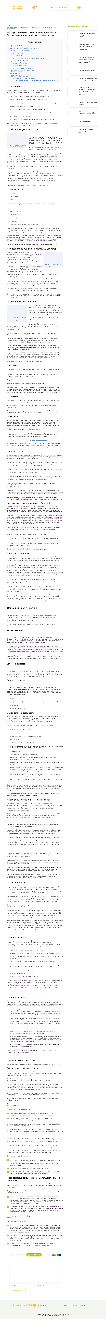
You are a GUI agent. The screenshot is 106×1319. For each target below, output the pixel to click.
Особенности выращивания (20, 50)
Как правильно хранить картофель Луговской (29, 58)
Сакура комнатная (85, 121)
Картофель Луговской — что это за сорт (23, 70)
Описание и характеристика (20, 62)
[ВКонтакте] (53, 1255)
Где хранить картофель (22, 60)
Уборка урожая (16, 57)
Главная (65, 1305)
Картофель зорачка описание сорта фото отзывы (53, 265)
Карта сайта (74, 1305)
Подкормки (18, 55)
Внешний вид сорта (21, 63)
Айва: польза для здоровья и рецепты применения (88, 112)
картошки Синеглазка (33, 793)
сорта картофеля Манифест (38, 440)
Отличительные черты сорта (24, 68)
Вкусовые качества (21, 65)
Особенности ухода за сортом (20, 47)
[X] (60, 1255)
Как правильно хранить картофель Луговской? (25, 48)
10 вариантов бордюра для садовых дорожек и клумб (87, 34)
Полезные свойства (21, 67)
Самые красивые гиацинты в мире (88, 103)
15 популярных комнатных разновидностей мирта (88, 79)
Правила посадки (16, 73)
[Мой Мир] (58, 1255)
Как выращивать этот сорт (19, 76)
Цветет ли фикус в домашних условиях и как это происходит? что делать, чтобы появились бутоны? (87, 91)
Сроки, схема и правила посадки (25, 78)
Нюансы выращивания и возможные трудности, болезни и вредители (37, 80)
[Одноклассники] (55, 1255)
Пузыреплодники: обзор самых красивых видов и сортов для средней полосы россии (87, 60)
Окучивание (19, 53)
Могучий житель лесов (86, 70)
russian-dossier (23, 7)
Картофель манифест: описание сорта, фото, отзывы (17, 146)
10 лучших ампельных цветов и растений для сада (86, 130)
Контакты (82, 1305)
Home (10, 26)
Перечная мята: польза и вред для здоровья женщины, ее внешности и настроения (88, 47)
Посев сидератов (16, 72)
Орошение (18, 52)
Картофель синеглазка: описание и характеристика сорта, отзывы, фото (17, 319)
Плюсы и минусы (16, 45)
